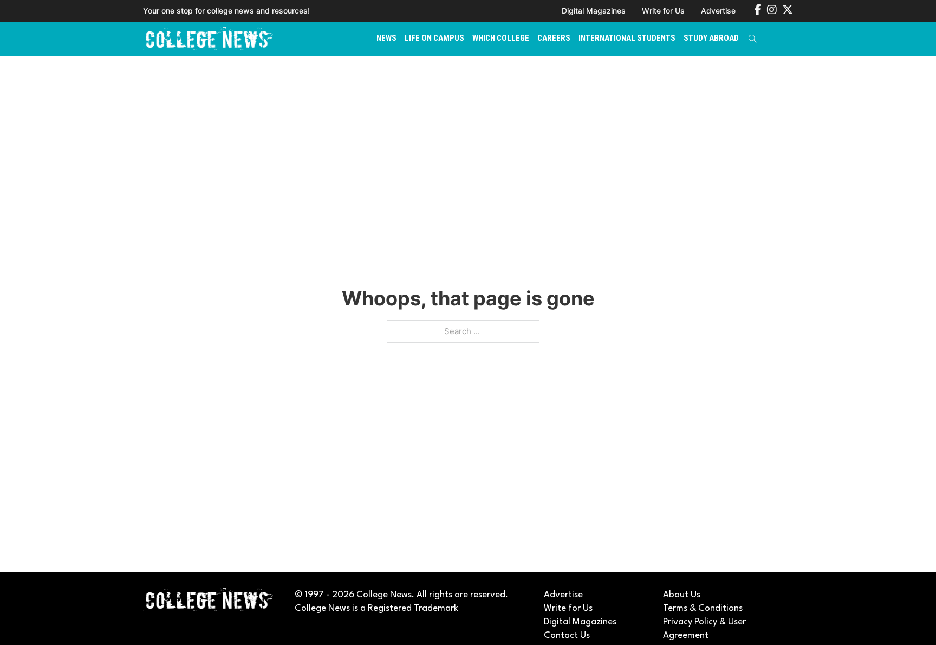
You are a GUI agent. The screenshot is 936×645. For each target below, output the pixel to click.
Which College (500, 38)
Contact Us (567, 635)
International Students (626, 38)
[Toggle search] (752, 38)
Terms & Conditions (703, 608)
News (386, 38)
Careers (553, 38)
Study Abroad (711, 38)
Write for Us (663, 10)
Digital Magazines (594, 10)
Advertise (718, 10)
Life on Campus (434, 38)
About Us (681, 594)
